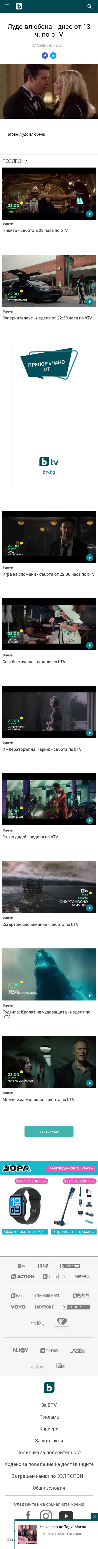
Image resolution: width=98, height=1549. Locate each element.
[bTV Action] (21, 1276)
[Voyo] (17, 1307)
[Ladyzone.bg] (43, 1307)
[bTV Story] (53, 1276)
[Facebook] (28, 1514)
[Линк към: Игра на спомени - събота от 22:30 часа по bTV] (49, 553)
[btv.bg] (22, 1266)
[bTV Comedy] (43, 1266)
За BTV (49, 1405)
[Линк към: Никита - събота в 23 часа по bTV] (49, 210)
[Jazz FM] (77, 1351)
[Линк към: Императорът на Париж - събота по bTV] (49, 728)
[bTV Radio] (49, 1350)
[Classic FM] (37, 1366)
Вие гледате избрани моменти (60, 1534)
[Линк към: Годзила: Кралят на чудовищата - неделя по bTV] (49, 991)
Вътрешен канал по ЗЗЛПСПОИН (49, 1476)
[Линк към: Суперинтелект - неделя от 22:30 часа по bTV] (49, 297)
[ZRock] (61, 1365)
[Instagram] (46, 1514)
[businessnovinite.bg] (80, 1295)
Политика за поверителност (49, 1452)
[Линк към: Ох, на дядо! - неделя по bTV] (49, 816)
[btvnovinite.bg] (47, 1295)
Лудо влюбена (32, 134)
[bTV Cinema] (70, 1266)
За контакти (49, 1440)
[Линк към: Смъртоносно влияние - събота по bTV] (49, 903)
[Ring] (81, 1277)
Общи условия (49, 1488)
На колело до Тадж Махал (63, 1526)
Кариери (49, 1429)
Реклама (49, 1417)
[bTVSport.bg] (75, 1307)
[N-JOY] (20, 1351)
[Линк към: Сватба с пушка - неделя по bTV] (49, 640)
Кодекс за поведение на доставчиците (49, 1464)
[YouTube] (67, 1514)
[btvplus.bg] (16, 1295)
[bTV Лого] (49, 1387)
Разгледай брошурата (71, 1168)
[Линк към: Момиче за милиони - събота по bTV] (49, 1078)
